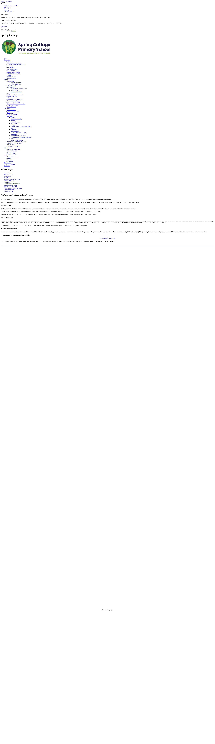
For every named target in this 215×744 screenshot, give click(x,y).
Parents (6, 79)
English (13, 117)
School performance (12, 69)
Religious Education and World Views (21, 126)
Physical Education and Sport (18, 132)
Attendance (10, 98)
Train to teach (7, 163)
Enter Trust (4, 26)
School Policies (11, 76)
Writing (13, 120)
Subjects (9, 116)
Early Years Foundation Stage (15, 94)
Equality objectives (12, 114)
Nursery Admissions (16, 82)
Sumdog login (11, 152)
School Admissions (16, 84)
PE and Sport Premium (13, 72)
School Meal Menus (9, 12)
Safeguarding (10, 87)
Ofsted (9, 75)
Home (5, 58)
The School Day (11, 85)
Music (12, 138)
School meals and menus (13, 101)
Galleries (9, 158)
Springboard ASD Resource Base (16, 64)
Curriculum (7, 108)
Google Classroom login (13, 149)
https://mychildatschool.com (107, 238)
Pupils (5, 147)
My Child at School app (13, 102)
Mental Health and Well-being (19, 88)
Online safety (14, 90)
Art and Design (15, 131)
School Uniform (11, 107)
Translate (13, 31)
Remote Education (12, 96)
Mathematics (14, 123)
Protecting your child (16, 91)
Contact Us (7, 166)
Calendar (6, 10)
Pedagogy (10, 113)
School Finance (11, 78)
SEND (9, 93)
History (13, 128)
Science (13, 125)
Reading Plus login (12, 150)
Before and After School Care (15, 99)
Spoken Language (15, 122)
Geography (14, 129)
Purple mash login (12, 153)
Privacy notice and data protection (16, 104)
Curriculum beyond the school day (16, 141)
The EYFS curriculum (13, 111)
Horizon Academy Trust (13, 73)
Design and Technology (17, 140)
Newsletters (7, 8)
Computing (14, 134)
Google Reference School (14, 143)
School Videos (11, 144)
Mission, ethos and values (14, 63)
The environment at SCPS (14, 146)
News (5, 155)
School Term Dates (12, 105)
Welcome (9, 61)
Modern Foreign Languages (18, 135)
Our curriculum (11, 110)
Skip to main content (6, 1)
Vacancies (10, 161)
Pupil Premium (11, 70)
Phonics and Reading (16, 119)
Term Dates (7, 7)
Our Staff (9, 66)
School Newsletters (12, 157)
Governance (10, 67)
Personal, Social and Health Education (21, 137)
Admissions (10, 81)
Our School (7, 60)
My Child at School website (11, 5)
